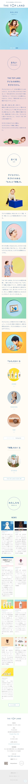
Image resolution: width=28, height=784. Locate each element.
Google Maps (13, 734)
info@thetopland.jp (14, 744)
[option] (14, 29)
